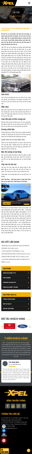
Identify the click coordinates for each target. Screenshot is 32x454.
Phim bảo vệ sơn (6, 208)
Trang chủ (13, 16)
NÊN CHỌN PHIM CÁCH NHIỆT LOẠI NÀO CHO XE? (16, 254)
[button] (2, 326)
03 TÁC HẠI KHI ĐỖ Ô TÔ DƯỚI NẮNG (13, 251)
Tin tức (19, 16)
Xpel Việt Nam (13, 222)
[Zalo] (4, 426)
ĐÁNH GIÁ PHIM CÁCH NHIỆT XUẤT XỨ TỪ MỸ (15, 256)
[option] (14, 326)
